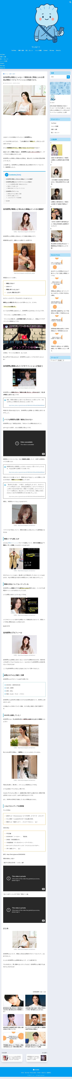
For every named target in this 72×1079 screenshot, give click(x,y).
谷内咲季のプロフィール (12, 191)
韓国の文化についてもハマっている (16, 188)
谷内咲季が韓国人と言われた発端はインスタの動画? (19, 179)
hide (18, 175)
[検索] (68, 77)
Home (22, 1072)
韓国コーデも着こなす (13, 186)
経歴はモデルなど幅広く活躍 (14, 193)
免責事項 (49, 1072)
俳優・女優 (21, 50)
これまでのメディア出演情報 (14, 197)
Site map (52, 50)
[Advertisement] (24, 126)
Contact (45, 50)
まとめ (8, 200)
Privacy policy (33, 1072)
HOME (37, 1069)
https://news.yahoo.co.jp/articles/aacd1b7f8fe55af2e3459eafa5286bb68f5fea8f (26, 405)
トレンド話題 (38, 50)
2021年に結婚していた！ (13, 195)
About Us (58, 50)
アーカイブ (54, 360)
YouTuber (13, 50)
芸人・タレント (29, 50)
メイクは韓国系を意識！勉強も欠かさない (18, 184)
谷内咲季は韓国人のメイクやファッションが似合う (19, 182)
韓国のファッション (13, 543)
